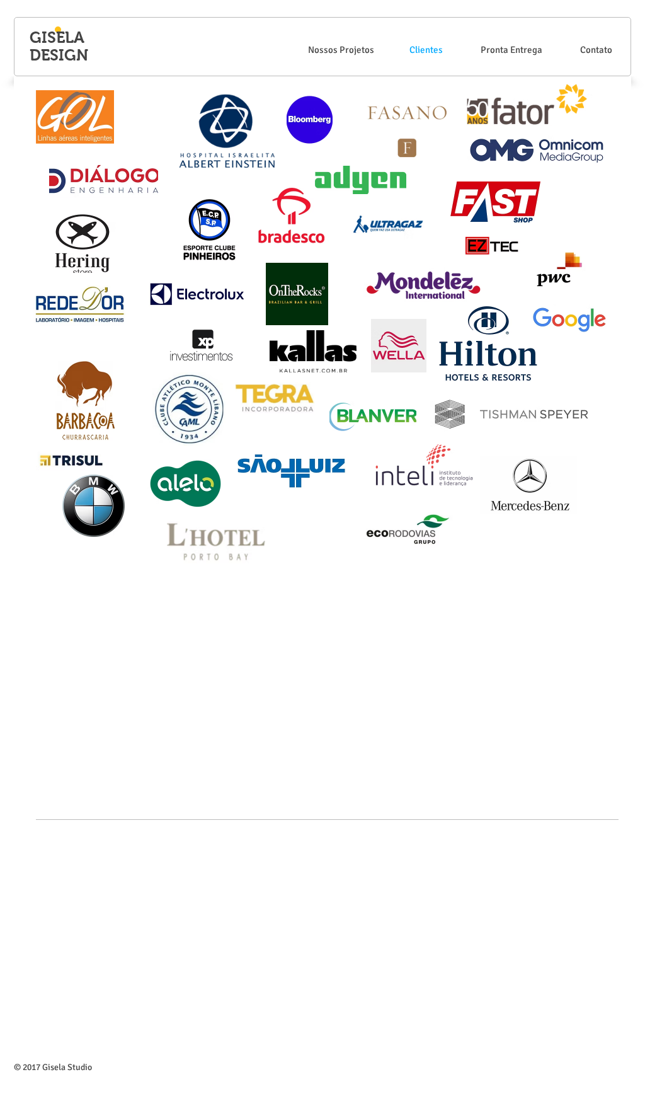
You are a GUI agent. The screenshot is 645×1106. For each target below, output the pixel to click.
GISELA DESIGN (59, 46)
